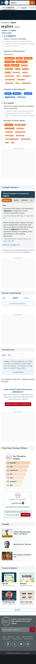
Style (4, 355)
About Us (11, 637)
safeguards (7, 200)
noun (17, 26)
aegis (10, 33)
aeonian (26, 298)
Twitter (14, 644)
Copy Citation (19, 372)
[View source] (5, 218)
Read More (27, 252)
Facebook (8, 644)
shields (16, 200)
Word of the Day (18, 499)
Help (4, 637)
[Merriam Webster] (18, 495)
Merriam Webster (6, 621)
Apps (18, 637)
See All (17, 610)
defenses (25, 200)
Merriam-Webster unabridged (18, 404)
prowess (16, 503)
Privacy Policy (17, 639)
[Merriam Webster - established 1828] (6, 2)
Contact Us (7, 639)
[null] (23, 503)
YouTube (21, 644)
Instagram (28, 644)
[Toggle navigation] (2, 2)
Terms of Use (28, 639)
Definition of (10, 245)
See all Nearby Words (17, 303)
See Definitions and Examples (17, 507)
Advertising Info (27, 637)
